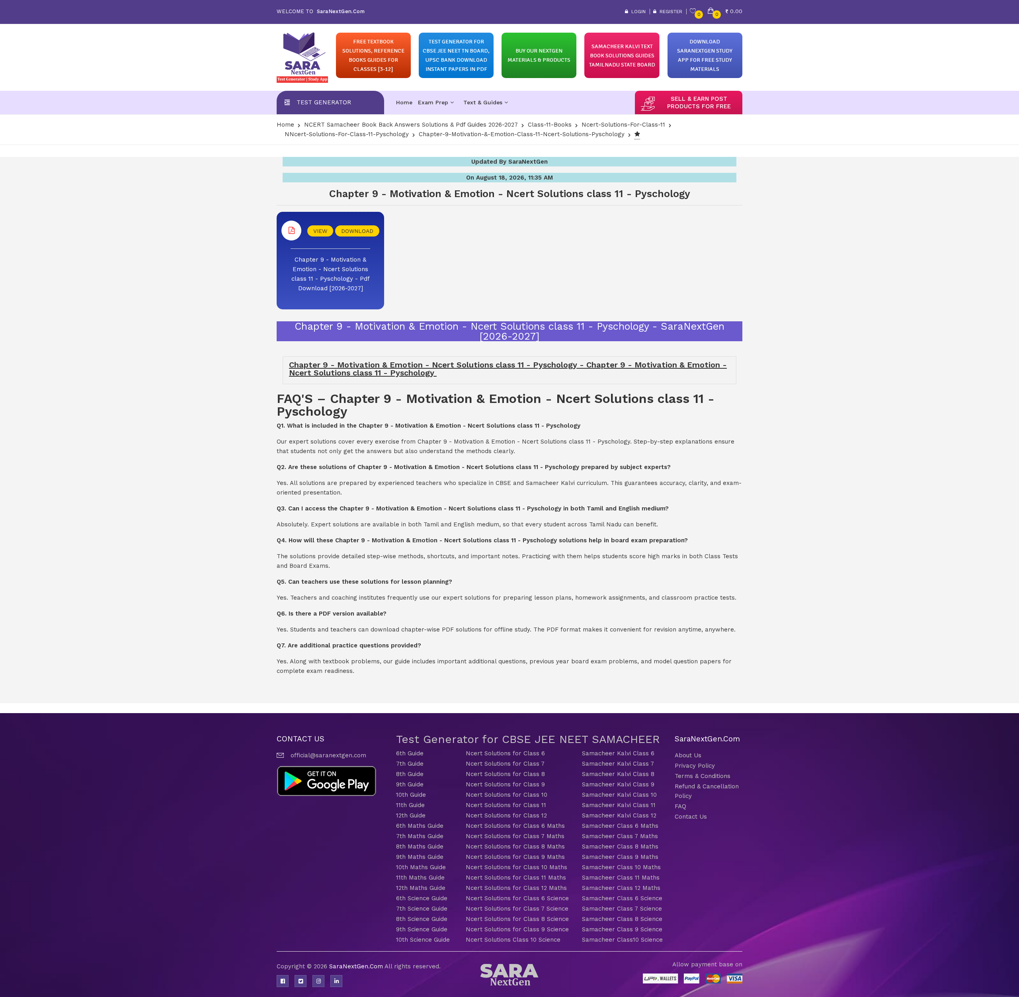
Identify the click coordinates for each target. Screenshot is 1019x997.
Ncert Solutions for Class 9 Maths (515, 856)
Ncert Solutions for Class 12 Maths (516, 887)
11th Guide (410, 805)
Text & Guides (483, 102)
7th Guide (410, 763)
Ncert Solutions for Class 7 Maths (515, 836)
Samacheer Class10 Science (622, 939)
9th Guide (410, 784)
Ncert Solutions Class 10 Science (513, 939)
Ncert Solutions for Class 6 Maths (515, 825)
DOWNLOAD (357, 231)
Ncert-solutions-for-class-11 (623, 124)
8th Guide (410, 774)
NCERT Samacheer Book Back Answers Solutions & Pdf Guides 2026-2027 (411, 124)
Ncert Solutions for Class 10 (506, 794)
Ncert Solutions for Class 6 (505, 753)
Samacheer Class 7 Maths (620, 836)
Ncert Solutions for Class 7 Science (517, 908)
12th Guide (411, 815)
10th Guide (411, 794)
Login (637, 11)
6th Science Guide (421, 898)
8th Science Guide (421, 919)
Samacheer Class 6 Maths (620, 825)
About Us (688, 755)
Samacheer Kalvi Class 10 (619, 794)
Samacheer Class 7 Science (622, 908)
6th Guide (410, 753)
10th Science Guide (423, 939)
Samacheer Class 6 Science (622, 898)
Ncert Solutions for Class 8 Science (517, 919)
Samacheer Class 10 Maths (621, 867)
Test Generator (324, 102)
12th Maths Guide (420, 887)
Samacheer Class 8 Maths (620, 846)
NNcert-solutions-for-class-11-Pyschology (347, 134)
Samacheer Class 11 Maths (621, 877)
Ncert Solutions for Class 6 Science (517, 898)
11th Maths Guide (420, 877)
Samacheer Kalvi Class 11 (619, 805)
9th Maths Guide (419, 856)
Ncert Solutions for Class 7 (505, 763)
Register (669, 11)
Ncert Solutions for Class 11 (506, 805)
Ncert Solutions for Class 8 (505, 774)
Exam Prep (434, 102)
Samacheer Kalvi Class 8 (618, 774)
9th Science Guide (421, 929)
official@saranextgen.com (328, 755)
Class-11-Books (550, 124)
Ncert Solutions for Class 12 (506, 815)
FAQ (680, 806)
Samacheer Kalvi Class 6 (618, 753)
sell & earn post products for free (699, 102)
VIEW (320, 231)
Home (404, 102)
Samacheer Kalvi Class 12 (619, 815)
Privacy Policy (695, 765)
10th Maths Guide (421, 867)
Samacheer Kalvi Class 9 (618, 784)
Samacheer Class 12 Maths (621, 887)
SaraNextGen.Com (357, 966)
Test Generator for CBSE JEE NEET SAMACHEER (528, 739)
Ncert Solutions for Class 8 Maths (515, 846)
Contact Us (691, 816)
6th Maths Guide (419, 825)
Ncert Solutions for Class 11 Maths (516, 877)
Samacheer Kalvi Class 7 (618, 763)
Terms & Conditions (702, 776)
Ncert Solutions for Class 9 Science (517, 929)
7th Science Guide (421, 908)
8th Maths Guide (419, 846)
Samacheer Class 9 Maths (620, 856)
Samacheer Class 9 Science (622, 929)
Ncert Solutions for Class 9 (505, 784)
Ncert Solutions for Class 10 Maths (516, 867)
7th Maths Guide (419, 836)
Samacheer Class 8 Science (622, 919)
